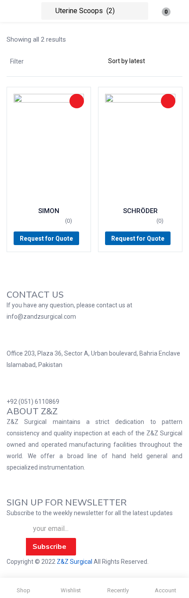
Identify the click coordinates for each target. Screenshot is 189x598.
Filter (17, 61)
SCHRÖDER (140, 211)
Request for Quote (46, 238)
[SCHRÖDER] (140, 146)
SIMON (48, 211)
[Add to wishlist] (76, 101)
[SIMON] (49, 146)
